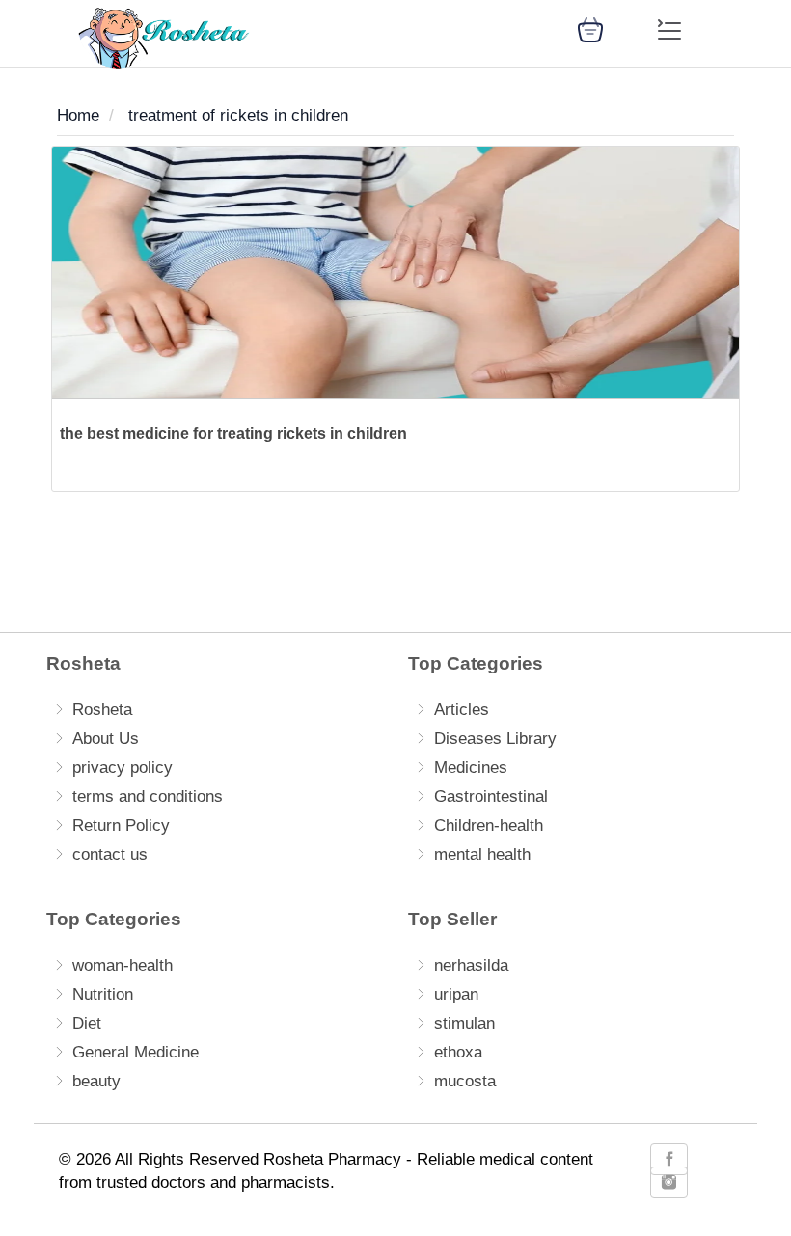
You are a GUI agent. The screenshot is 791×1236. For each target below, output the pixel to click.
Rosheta (102, 709)
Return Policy (121, 825)
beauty (96, 1081)
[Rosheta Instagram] (669, 1182)
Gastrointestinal (491, 796)
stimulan (464, 1023)
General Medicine (135, 1052)
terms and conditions (147, 796)
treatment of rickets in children (238, 115)
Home (78, 115)
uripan (456, 994)
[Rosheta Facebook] (669, 1159)
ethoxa (458, 1052)
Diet (86, 1023)
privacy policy (122, 767)
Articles (461, 709)
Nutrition (102, 994)
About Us (105, 738)
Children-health (488, 825)
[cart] (590, 28)
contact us (110, 854)
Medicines (470, 767)
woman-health (122, 965)
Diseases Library (495, 738)
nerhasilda (471, 965)
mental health (482, 854)
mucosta (465, 1081)
